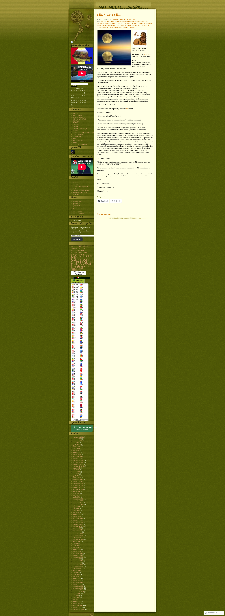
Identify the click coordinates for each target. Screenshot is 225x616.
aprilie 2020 (77, 445)
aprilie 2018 (77, 476)
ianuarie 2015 (77, 532)
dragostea (108, 23)
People (137, 25)
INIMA (146, 54)
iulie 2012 (76, 572)
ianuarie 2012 (77, 584)
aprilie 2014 (77, 549)
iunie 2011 (76, 598)
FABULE (76, 121)
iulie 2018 (76, 470)
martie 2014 (77, 551)
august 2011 (76, 594)
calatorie (113, 21)
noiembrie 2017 (78, 485)
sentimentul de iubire (116, 27)
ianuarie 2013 (77, 563)
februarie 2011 (77, 605)
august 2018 (77, 468)
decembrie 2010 (78, 609)
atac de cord (105, 21)
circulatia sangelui (122, 21)
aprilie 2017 (76, 497)
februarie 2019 (78, 456)
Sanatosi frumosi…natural (81, 190)
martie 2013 (77, 559)
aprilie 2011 (76, 601)
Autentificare (77, 203)
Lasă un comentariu (104, 214)
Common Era (134, 21)
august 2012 (77, 570)
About (75, 181)
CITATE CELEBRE (79, 117)
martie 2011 (77, 603)
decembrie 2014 (78, 534)
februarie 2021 (78, 441)
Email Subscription (81, 223)
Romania (105, 27)
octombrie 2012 (78, 569)
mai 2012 (76, 576)
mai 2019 (76, 450)
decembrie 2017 (78, 483)
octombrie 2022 (78, 437)
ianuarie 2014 (77, 555)
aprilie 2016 (77, 514)
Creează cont (77, 201)
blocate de (83, 429)
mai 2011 (76, 600)
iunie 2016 (76, 510)
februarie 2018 (78, 480)
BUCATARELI (77, 115)
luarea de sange (110, 25)
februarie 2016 (78, 518)
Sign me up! (77, 239)
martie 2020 (77, 447)
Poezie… (75, 188)
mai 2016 (76, 512)
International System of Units (127, 23)
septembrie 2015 (78, 526)
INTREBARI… (77, 123)
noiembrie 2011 (78, 588)
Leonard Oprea (143, 23)
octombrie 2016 (78, 503)
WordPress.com (78, 209)
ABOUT (75, 113)
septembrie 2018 (78, 466)
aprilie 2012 (77, 578)
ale (127, 109)
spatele (126, 27)
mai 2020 (76, 443)
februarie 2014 (78, 553)
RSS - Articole (77, 211)
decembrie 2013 (78, 557)
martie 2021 (77, 439)
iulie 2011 (76, 596)
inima (114, 23)
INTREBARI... (83, 252)
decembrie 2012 (78, 565)
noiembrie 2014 (78, 536)
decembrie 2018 (78, 460)
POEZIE (75, 131)
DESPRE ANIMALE (79, 119)
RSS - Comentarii (78, 213)
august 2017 (77, 491)
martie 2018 (77, 478)
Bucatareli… (76, 183)
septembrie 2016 (78, 505)
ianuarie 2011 (77, 607)
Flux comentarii (78, 207)
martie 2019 (77, 454)
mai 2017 (76, 495)
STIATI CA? (77, 136)
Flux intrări (76, 205)
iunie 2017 (76, 493)
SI (150, 54)
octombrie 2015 (78, 524)
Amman (82, 278)
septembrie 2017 (78, 489)
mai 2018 (76, 474)
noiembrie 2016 (78, 501)
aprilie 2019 (77, 452)
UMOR (75, 138)
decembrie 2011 (78, 586)
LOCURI (76, 125)
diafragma (100, 23)
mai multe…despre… (123, 5)
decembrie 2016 (78, 499)
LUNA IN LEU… (109, 15)
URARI (75, 142)
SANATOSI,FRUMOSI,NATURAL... (125, 19)
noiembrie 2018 (78, 462)
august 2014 (77, 541)
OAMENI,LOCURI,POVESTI (83, 129)
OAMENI (76, 127)
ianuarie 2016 (77, 520)
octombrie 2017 (78, 487)
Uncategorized (78, 140)
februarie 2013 (78, 561)
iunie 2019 (76, 449)
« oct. (72, 107)
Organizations (130, 25)
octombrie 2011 (78, 590)
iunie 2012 (76, 574)
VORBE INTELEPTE (80, 144)
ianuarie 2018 (77, 481)
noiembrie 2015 (78, 522)
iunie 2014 (76, 545)
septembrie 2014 (78, 539)
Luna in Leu (120, 25)
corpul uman (143, 21)
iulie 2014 (76, 543)
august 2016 (77, 507)
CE (98, 158)
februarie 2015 (78, 530)
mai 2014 (76, 547)
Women (132, 27)
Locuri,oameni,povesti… (81, 186)
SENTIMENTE (78, 134)
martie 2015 (77, 528)
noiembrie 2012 (78, 567)
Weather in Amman (79, 273)
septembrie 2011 (78, 592)
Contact (75, 185)
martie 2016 (77, 516)
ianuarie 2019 (77, 458)
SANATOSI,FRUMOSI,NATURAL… (84, 132)
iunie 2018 (76, 472)
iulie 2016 (76, 508)
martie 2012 (77, 580)
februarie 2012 (78, 582)
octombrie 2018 (78, 464)
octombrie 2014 (78, 538)
